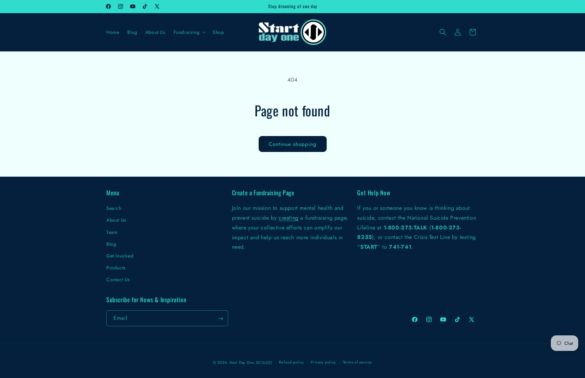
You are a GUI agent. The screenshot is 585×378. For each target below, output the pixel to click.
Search (114, 208)
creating (289, 218)
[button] (189, 32)
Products (116, 267)
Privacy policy (323, 362)
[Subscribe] (220, 319)
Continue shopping (293, 144)
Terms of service (357, 362)
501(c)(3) (264, 362)
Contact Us (118, 279)
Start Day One (242, 362)
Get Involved (119, 255)
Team (111, 231)
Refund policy (291, 362)
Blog (111, 243)
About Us (116, 220)
